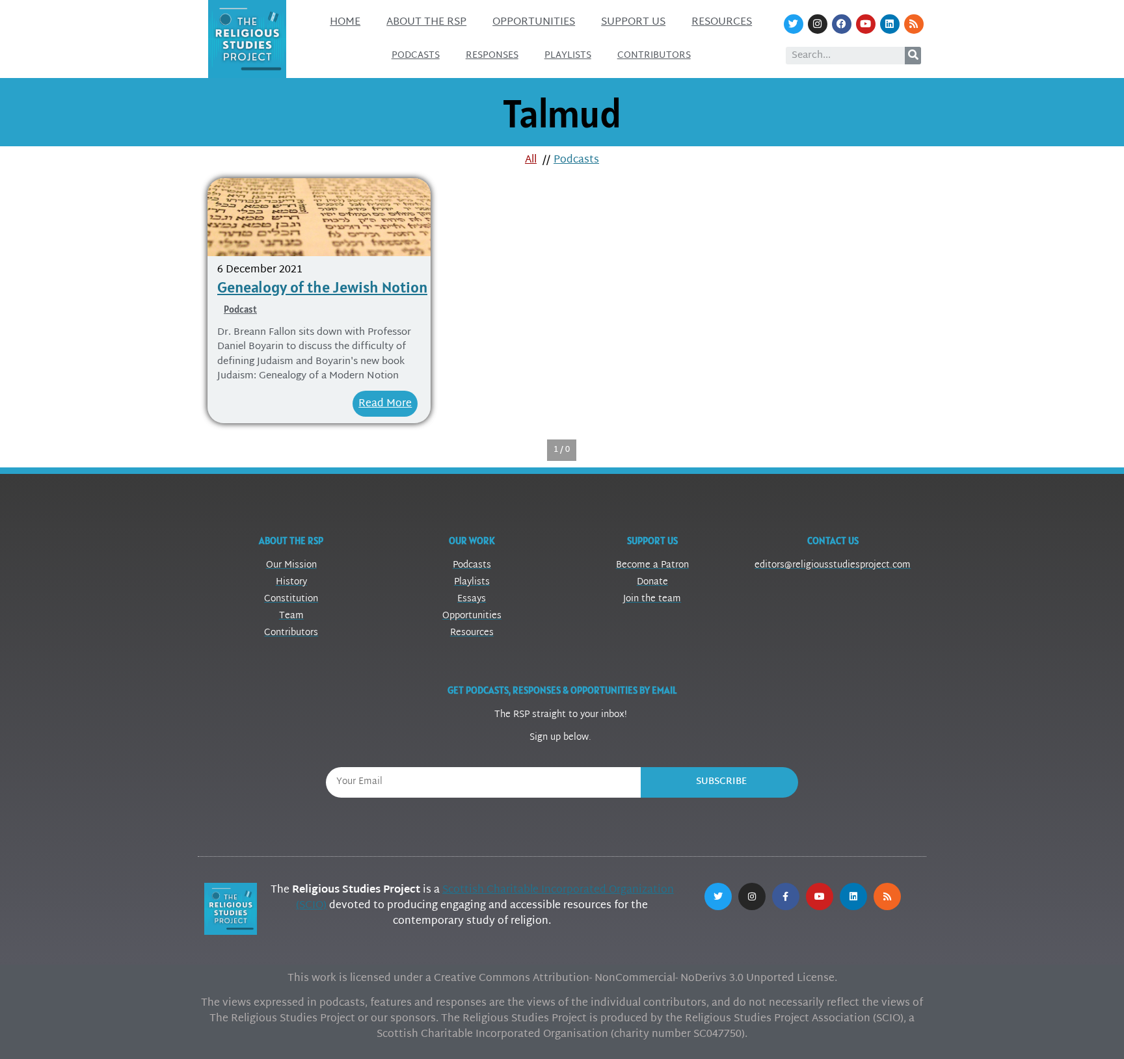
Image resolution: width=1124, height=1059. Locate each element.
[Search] (913, 55)
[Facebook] (841, 24)
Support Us (633, 22)
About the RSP (426, 22)
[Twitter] (793, 24)
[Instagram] (817, 24)
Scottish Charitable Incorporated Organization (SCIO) (485, 898)
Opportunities (533, 22)
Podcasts (416, 55)
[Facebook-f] (785, 896)
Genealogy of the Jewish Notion (322, 287)
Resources (721, 22)
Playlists (567, 55)
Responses (492, 55)
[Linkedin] (890, 24)
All (531, 160)
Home (345, 22)
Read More (385, 404)
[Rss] (914, 24)
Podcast (240, 309)
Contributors (654, 55)
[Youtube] (866, 24)
